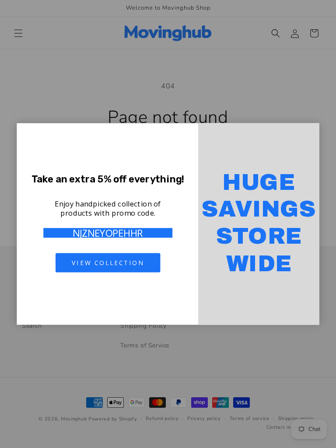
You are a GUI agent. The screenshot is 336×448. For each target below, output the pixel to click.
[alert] (168, 224)
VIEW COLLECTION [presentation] (108, 262)
